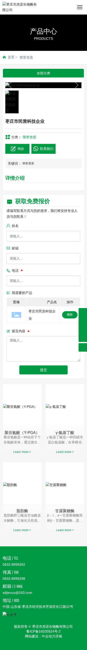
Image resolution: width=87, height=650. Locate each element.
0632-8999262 (14, 564)
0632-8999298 (14, 578)
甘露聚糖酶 (64, 511)
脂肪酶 (22, 511)
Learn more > (22, 452)
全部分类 (43, 73)
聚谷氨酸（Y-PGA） (22, 433)
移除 (70, 314)
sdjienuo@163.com (17, 593)
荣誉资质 (26, 57)
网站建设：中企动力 (40, 636)
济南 (58, 636)
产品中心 (43, 31)
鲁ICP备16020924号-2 (43, 631)
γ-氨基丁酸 (65, 433)
